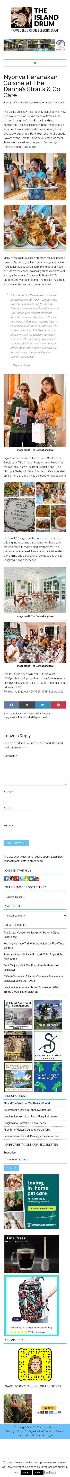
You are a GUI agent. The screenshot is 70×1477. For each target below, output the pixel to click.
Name (8, 791)
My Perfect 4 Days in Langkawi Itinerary (27, 1110)
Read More (50, 1472)
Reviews (46, 713)
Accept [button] (26, 1472)
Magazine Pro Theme (39, 1431)
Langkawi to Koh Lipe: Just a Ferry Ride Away (31, 1116)
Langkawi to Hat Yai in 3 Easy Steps (25, 1123)
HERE (18, 687)
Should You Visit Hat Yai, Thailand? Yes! (27, 1103)
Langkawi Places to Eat (28, 713)
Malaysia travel (39, 717)
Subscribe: (10, 1152)
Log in (49, 1435)
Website (8, 825)
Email (8, 808)
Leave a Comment (55, 102)
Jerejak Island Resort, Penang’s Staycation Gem (32, 1136)
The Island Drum (35, 19)
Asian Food (24, 717)
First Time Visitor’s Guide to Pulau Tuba (27, 1129)
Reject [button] (38, 1472)
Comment (10, 756)
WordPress (38, 1435)
